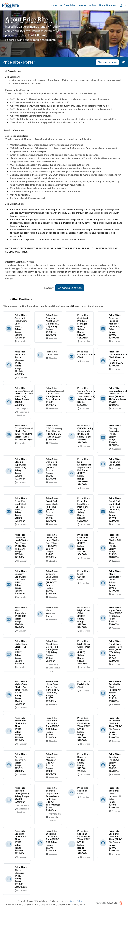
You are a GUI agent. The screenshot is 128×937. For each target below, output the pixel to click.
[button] (107, 62)
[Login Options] (123, 5)
